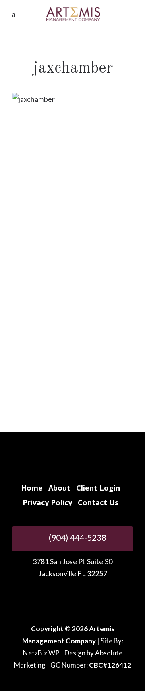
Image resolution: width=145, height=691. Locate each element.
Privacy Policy (47, 502)
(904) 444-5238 (76, 537)
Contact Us (98, 502)
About (59, 488)
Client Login (98, 488)
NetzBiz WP (41, 653)
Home (32, 488)
